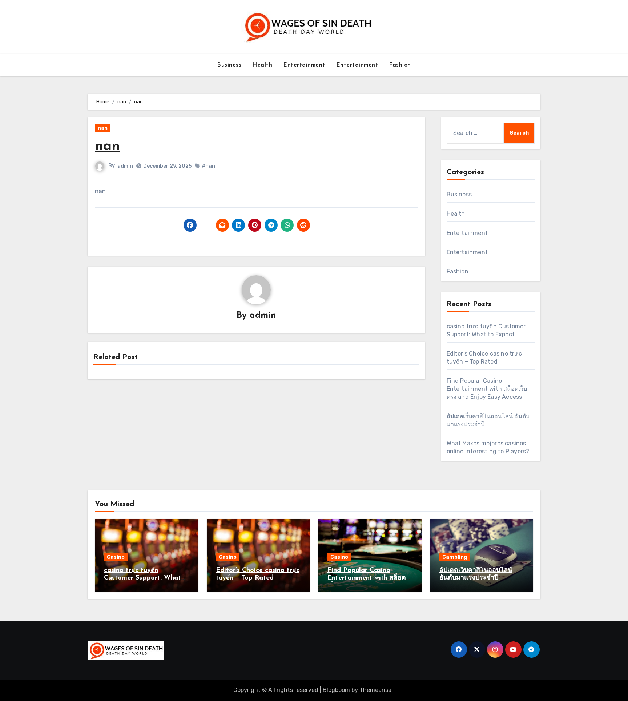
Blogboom (336, 689)
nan (103, 128)
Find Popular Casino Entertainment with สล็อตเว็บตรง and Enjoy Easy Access (487, 388)
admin (125, 166)
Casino (116, 557)
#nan (208, 166)
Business (229, 65)
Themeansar (376, 689)
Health (262, 65)
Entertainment (304, 65)
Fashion (400, 65)
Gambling (454, 557)
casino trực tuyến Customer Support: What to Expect (142, 578)
